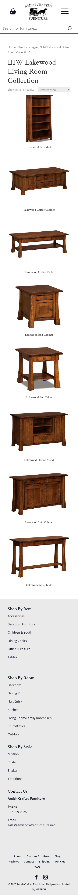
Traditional (15, 779)
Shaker (13, 770)
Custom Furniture (38, 856)
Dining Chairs (17, 641)
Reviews (14, 861)
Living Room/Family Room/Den (30, 718)
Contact (29, 861)
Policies (60, 861)
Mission (13, 754)
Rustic (12, 762)
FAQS (37, 866)
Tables (12, 657)
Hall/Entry (15, 701)
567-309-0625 (17, 812)
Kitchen (13, 710)
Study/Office (16, 726)
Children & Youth (20, 632)
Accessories (16, 616)
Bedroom (14, 685)
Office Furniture (19, 649)
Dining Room (17, 693)
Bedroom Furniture (21, 624)
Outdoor (14, 734)
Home (12, 47)
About (18, 856)
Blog (57, 856)
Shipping (44, 861)
